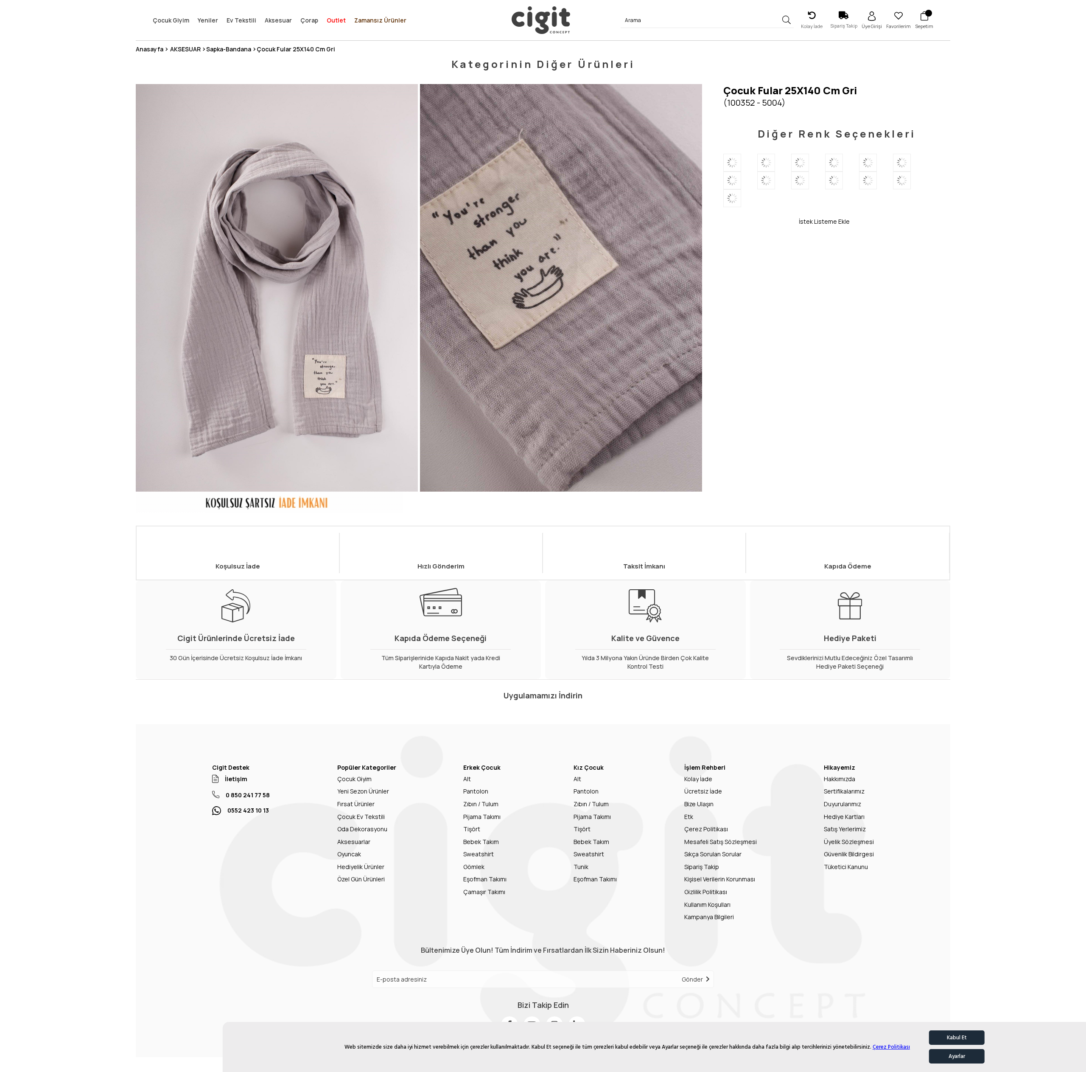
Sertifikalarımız (844, 791)
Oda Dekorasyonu (362, 829)
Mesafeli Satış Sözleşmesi (720, 842)
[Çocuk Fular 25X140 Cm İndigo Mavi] (740, 198)
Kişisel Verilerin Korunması (719, 879)
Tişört (471, 829)
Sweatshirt (478, 854)
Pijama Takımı (482, 817)
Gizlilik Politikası (705, 892)
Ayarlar (957, 1056)
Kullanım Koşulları (707, 904)
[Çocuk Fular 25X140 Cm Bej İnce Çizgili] (774, 180)
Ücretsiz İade (703, 791)
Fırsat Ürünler (356, 804)
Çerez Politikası (891, 1047)
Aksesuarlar (353, 842)
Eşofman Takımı (485, 879)
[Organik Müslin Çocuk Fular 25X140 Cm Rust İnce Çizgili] (876, 180)
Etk (688, 817)
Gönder (692, 979)
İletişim (236, 779)
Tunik (581, 867)
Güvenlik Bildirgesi (849, 854)
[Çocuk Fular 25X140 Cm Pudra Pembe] (910, 180)
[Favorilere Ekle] (761, 221)
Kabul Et (957, 1037)
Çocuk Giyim (354, 779)
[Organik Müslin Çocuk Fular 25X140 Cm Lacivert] (740, 163)
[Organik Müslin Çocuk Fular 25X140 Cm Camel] (876, 163)
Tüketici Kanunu (846, 867)
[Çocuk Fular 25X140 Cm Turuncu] (910, 163)
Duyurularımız (842, 804)
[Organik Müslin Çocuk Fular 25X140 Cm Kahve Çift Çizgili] (808, 180)
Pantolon (475, 791)
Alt (467, 779)
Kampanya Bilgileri (709, 917)
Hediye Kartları (844, 817)
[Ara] (787, 20)
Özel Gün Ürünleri (361, 879)
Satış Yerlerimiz (845, 829)
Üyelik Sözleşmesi (849, 842)
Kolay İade (698, 779)
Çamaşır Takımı (484, 892)
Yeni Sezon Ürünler (363, 791)
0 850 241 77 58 (248, 795)
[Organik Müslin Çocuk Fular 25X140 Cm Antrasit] (774, 163)
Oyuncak (349, 854)
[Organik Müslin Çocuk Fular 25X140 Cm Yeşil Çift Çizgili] (842, 180)
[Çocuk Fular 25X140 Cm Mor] (842, 163)
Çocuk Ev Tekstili (361, 817)
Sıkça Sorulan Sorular (713, 854)
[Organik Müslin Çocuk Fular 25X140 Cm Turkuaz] (740, 180)
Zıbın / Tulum (480, 804)
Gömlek (473, 867)
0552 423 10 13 (248, 810)
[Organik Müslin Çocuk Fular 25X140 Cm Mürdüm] (808, 163)
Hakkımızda (839, 779)
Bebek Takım (481, 842)
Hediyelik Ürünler (360, 867)
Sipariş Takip (701, 867)
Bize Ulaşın (699, 804)
